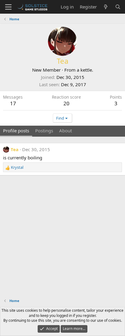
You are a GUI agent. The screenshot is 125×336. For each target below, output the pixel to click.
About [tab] (65, 130)
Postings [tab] (44, 130)
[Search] (118, 6)
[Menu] (8, 7)
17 (13, 103)
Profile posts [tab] (16, 130)
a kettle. (85, 70)
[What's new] (106, 6)
